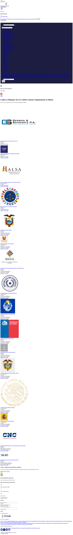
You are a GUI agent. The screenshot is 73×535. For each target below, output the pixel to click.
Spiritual (5, 71)
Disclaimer (29, 528)
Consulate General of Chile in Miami (7, 338)
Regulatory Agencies (8, 44)
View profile (6, 145)
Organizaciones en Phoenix (5, 524)
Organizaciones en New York (62, 523)
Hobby (5, 69)
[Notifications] (1, 9)
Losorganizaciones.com (4, 5)
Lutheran (5, 53)
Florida (1, 95)
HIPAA (35, 528)
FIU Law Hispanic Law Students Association (8, 206)
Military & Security (7, 43)
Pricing (7, 528)
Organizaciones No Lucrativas (60, 521)
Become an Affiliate (12, 528)
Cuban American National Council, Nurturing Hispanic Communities (12, 445)
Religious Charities (7, 36)
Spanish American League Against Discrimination (9, 459)
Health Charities (7, 34)
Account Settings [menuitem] (32, 19)
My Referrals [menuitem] (16, 19)
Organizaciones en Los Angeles (51, 523)
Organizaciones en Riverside (16, 524)
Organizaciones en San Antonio (27, 524)
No (3, 90)
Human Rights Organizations (9, 47)
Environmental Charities (8, 33)
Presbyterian (6, 55)
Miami (1, 96)
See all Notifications (4, 16)
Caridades (9, 521)
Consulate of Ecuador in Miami (6, 230)
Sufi (5, 58)
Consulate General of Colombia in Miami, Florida (9, 373)
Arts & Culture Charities (8, 31)
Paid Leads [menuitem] (27, 19)
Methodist (6, 54)
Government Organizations (9, 37)
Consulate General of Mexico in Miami (7, 407)
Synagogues (6, 60)
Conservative (6, 61)
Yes (1, 90)
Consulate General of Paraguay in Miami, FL (8, 293)
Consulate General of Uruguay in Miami (7, 314)
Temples (5, 64)
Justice (19, 75)
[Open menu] (1, 1)
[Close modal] (1, 473)
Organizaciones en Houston (41, 523)
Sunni (5, 59)
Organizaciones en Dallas (21, 523)
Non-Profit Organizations (8, 49)
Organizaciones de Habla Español (10, 522)
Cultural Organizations (8, 46)
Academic (6, 66)
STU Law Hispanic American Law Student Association (10, 182)
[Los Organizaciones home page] (6, 4)
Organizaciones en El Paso (30, 523)
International (6, 70)
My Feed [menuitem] (2, 19)
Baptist (5, 52)
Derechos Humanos (41, 521)
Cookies (22, 528)
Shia (5, 57)
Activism (5, 67)
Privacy (19, 528)
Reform (5, 63)
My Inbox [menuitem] (11, 19)
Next (1, 511)
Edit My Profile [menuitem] (7, 19)
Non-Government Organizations (10, 45)
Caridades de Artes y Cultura (16, 521)
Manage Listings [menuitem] (22, 19)
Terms (25, 528)
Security (32, 528)
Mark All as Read (4, 13)
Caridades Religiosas (34, 521)
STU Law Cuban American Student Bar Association (9, 153)
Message (2, 145)
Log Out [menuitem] (38, 19)
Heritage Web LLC (8, 532)
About (1, 528)
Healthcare (6, 39)
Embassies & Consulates (8, 38)
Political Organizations (8, 48)
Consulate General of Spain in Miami (7, 421)
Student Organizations (8, 65)
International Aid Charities (9, 35)
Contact (4, 528)
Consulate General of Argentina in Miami (7, 352)
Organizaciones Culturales (50, 521)
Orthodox (6, 62)
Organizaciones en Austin (11, 523)
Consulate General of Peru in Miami (6, 243)
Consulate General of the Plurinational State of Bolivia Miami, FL (12, 268)
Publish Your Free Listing (5, 471)
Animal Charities (7, 30)
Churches (6, 51)
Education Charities (7, 32)
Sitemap (38, 528)
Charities (5, 29)
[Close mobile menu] (4, 1)
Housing (16, 75)
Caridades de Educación (25, 521)
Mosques (5, 56)
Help (17, 528)
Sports (5, 72)
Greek (5, 68)
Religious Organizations (8, 50)
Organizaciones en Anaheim (21, 522)
